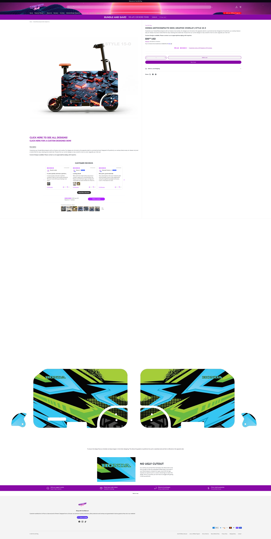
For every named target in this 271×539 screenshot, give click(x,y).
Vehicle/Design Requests (73, 13)
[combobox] (139, 7)
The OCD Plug (148, 25)
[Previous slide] (44, 179)
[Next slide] (124, 179)
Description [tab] (33, 147)
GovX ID (92, 13)
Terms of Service (205, 533)
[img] (50, 168)
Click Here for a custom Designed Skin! (50, 140)
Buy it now (193, 62)
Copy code (163, 17)
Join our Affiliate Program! (194, 533)
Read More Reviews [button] (84, 192)
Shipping (147, 41)
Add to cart (204, 57)
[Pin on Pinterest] (155, 74)
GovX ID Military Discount (182, 533)
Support (98, 13)
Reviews (56, 13)
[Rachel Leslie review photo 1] (48, 183)
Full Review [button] (50, 187)
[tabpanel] (84, 152)
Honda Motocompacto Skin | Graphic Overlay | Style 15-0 (41, 21)
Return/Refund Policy (215, 533)
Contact (62, 13)
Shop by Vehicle (39, 13)
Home (31, 13)
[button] (63, 187)
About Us (49, 13)
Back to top (135, 493)
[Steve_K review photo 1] (74, 183)
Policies (84, 13)
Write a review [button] (96, 199)
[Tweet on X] (150, 74)
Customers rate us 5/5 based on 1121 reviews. (200, 48)
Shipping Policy (233, 533)
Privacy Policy (224, 533)
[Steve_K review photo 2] (78, 183)
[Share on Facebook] (152, 74)
